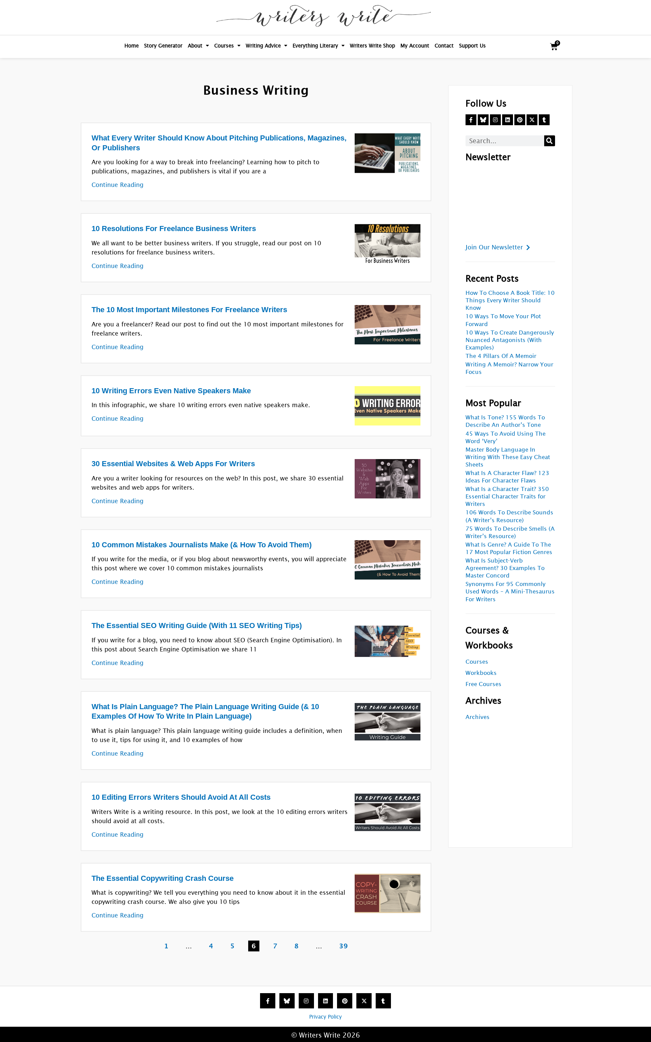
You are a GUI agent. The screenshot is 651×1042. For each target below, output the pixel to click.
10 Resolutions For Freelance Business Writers (174, 228)
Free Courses (483, 684)
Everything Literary (315, 46)
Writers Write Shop (372, 46)
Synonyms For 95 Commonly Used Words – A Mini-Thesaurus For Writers (510, 591)
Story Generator (163, 46)
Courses (224, 46)
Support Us (472, 46)
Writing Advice (263, 46)
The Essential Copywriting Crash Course (163, 878)
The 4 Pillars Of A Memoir (501, 356)
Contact (444, 46)
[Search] (549, 140)
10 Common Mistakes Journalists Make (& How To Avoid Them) (202, 545)
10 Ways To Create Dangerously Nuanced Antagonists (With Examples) (510, 340)
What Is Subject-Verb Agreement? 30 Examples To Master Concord (505, 568)
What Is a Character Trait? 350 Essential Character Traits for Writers (507, 496)
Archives (478, 717)
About (195, 46)
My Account (414, 46)
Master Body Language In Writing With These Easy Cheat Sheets (508, 457)
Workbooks (481, 673)
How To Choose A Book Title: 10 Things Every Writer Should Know (510, 300)
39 (345, 945)
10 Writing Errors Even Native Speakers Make (171, 390)
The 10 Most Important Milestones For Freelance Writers (189, 309)
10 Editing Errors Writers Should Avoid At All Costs (181, 797)
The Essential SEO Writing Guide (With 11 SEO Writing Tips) (197, 625)
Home (131, 46)
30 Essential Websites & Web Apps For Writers (173, 463)
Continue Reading (117, 184)
